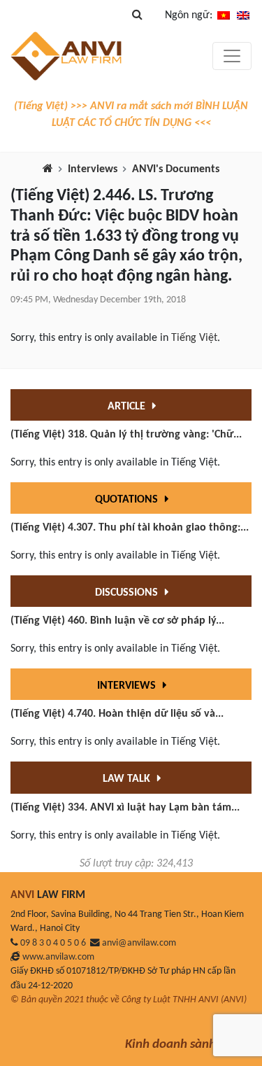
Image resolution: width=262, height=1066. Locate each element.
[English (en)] (243, 15)
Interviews (92, 169)
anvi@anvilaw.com (139, 943)
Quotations (128, 499)
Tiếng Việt (194, 338)
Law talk (128, 779)
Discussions (128, 592)
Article (128, 406)
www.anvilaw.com (58, 957)
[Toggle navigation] (232, 56)
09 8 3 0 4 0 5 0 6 (53, 943)
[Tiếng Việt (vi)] (223, 15)
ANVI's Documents (175, 169)
